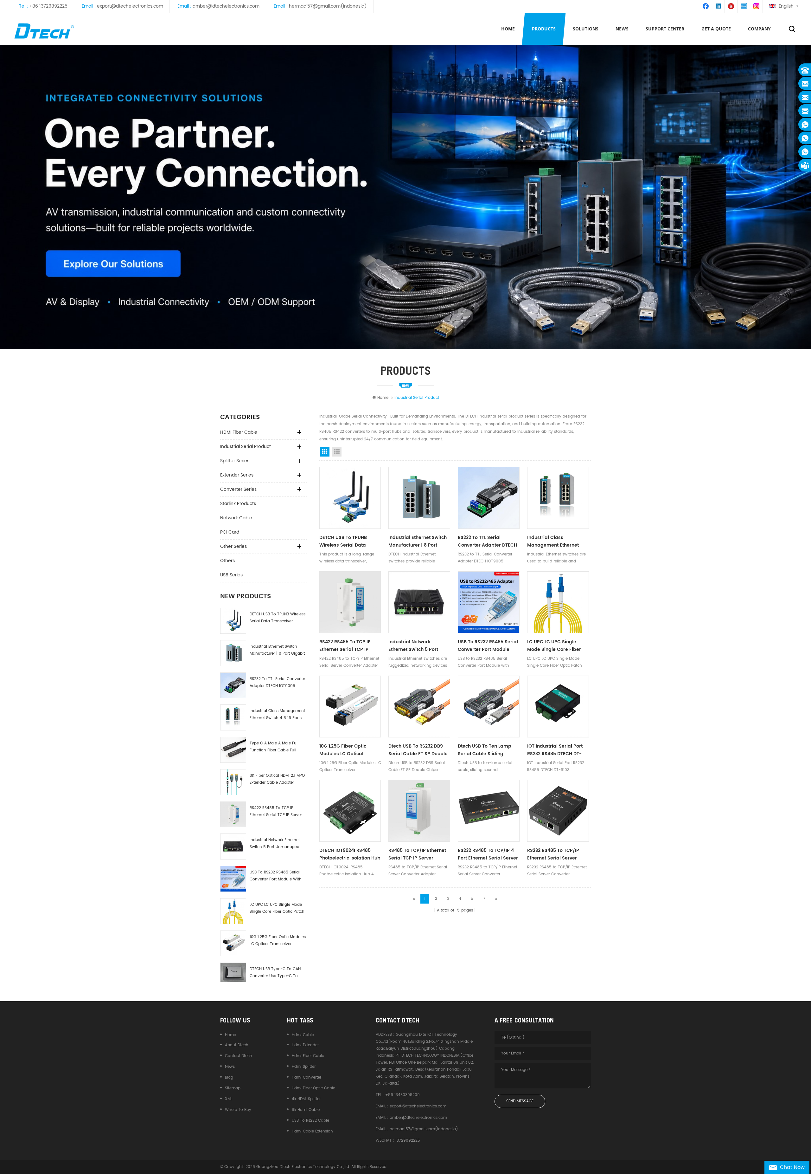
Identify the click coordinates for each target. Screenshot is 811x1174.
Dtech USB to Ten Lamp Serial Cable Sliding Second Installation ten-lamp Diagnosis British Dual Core (486, 750)
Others (227, 560)
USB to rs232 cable (310, 1121)
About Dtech (236, 1045)
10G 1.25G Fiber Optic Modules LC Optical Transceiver (278, 940)
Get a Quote (716, 29)
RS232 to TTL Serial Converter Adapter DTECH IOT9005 (277, 682)
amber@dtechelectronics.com (226, 6)
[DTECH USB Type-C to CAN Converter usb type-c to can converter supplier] (233, 972)
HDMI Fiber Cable (238, 432)
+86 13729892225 (48, 6)
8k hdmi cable (306, 1110)
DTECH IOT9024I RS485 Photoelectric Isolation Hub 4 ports (349, 854)
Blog (229, 1077)
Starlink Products (238, 503)
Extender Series (236, 475)
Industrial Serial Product (245, 446)
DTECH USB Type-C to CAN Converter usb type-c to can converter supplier (275, 973)
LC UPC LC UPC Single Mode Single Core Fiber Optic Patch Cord (277, 908)
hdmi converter (306, 1077)
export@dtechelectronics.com (130, 6)
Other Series (233, 546)
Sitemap (232, 1088)
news (622, 29)
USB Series (231, 575)
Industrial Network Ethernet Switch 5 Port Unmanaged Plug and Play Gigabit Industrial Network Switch (275, 844)
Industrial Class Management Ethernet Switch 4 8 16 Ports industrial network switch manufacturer (277, 715)
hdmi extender (305, 1045)
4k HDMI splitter (306, 1099)
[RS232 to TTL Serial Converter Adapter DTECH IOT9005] (233, 685)
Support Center (665, 29)
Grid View (324, 452)
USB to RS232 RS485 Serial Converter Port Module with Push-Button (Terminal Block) (276, 876)
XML (228, 1099)
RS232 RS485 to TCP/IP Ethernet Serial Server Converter (553, 854)
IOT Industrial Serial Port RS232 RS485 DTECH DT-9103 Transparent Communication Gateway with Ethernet (556, 750)
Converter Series (238, 489)
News (230, 1067)
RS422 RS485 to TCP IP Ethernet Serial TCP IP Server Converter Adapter (276, 812)
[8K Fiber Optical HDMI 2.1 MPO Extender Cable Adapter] (233, 782)
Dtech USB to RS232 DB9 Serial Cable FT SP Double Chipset (418, 750)
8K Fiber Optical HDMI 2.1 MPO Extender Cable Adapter (277, 779)
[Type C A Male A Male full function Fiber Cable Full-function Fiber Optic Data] (233, 749)
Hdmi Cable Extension (312, 1131)
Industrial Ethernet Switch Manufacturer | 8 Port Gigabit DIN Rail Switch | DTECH (277, 650)
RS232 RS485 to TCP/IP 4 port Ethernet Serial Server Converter (488, 854)
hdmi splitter (304, 1067)
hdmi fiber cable (308, 1056)
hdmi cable (303, 1035)
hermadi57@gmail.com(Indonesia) (328, 6)
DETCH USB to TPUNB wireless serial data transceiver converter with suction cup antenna (277, 618)
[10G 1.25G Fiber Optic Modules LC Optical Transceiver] (233, 943)
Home (508, 29)
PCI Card (229, 532)
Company (759, 29)
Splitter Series (234, 460)
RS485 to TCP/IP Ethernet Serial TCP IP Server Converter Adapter (417, 854)
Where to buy (238, 1110)
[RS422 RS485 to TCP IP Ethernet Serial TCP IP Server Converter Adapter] (233, 814)
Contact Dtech (238, 1056)
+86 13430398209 (402, 1095)
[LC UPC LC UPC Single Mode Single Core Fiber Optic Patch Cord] (233, 911)
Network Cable (236, 518)
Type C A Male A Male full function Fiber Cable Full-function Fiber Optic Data (274, 747)
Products (544, 29)
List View (337, 452)
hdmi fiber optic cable (313, 1088)
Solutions (585, 29)
